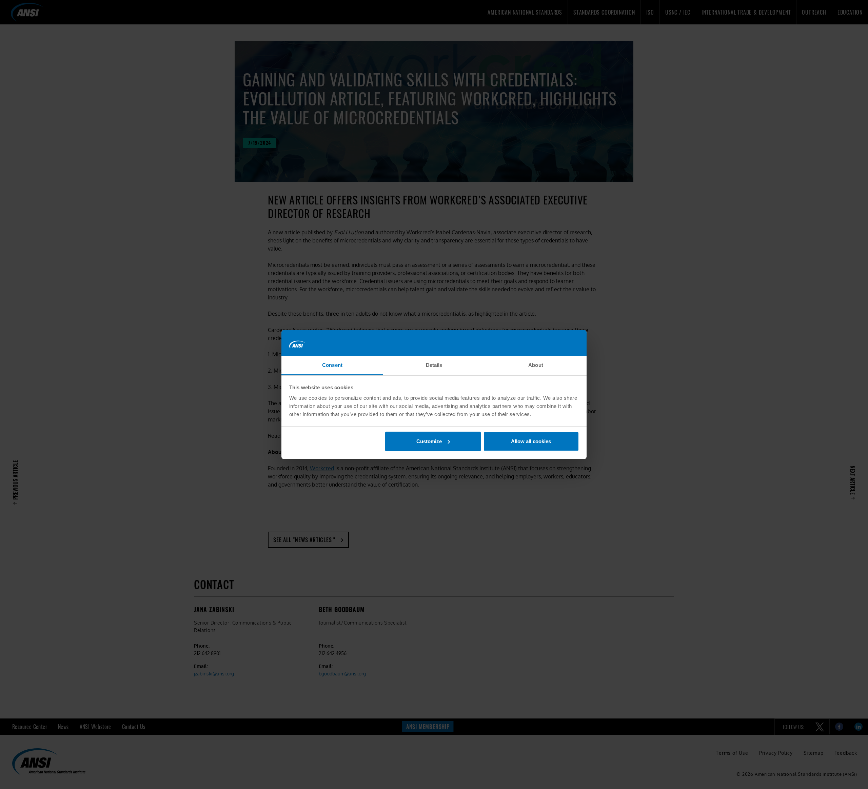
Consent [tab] (332, 365)
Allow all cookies (531, 441)
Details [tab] (434, 365)
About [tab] (535, 365)
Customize (429, 441)
